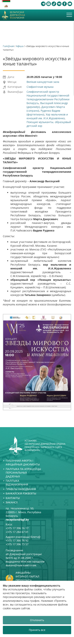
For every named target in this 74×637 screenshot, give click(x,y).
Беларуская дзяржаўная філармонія (17, 15)
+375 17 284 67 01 (17, 532)
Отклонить (37, 620)
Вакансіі (12, 502)
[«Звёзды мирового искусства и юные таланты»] (37, 362)
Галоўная (8, 46)
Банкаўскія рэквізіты (21, 493)
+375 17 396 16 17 (17, 528)
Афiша (19, 46)
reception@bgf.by (17, 519)
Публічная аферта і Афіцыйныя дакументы (23, 462)
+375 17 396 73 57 (17, 544)
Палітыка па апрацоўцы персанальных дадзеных (23, 472)
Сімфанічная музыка (40, 87)
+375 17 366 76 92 (17, 540)
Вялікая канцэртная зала (43, 82)
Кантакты (13, 498)
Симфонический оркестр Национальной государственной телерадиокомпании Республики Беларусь (48, 97)
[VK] (59, 4)
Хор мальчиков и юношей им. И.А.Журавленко (47, 116)
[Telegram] (43, 4)
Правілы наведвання (21, 489)
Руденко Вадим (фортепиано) (43, 112)
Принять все (37, 630)
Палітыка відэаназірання (17, 482)
